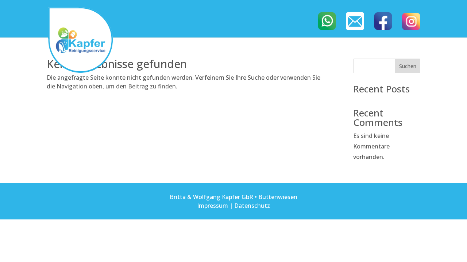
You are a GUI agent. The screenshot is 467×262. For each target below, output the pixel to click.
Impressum (212, 206)
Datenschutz (252, 206)
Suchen (407, 66)
